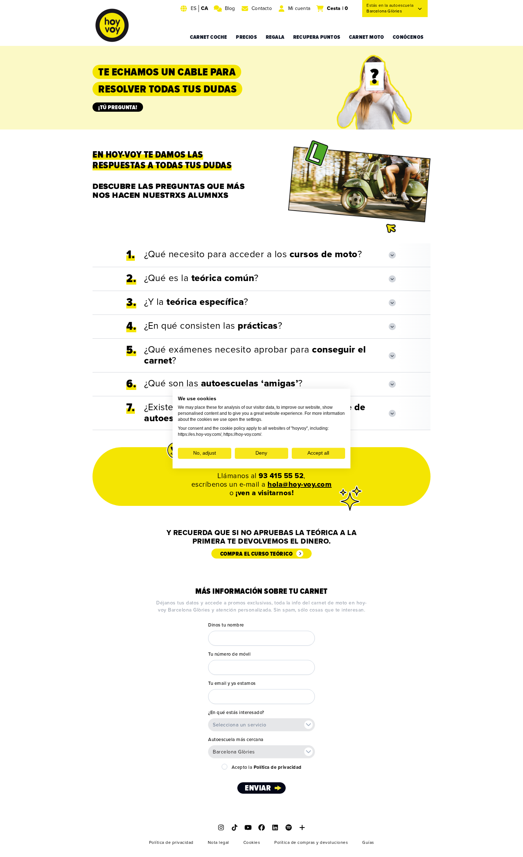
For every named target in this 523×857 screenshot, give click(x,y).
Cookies (251, 842)
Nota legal (218, 842)
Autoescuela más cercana (236, 739)
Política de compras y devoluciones (311, 842)
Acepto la (267, 767)
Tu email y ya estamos (232, 683)
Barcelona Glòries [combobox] (234, 752)
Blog (230, 8)
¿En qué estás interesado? (236, 712)
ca (204, 8)
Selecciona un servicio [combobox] (239, 725)
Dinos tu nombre (226, 625)
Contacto (262, 8)
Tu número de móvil (229, 654)
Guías (368, 842)
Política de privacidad (171, 842)
